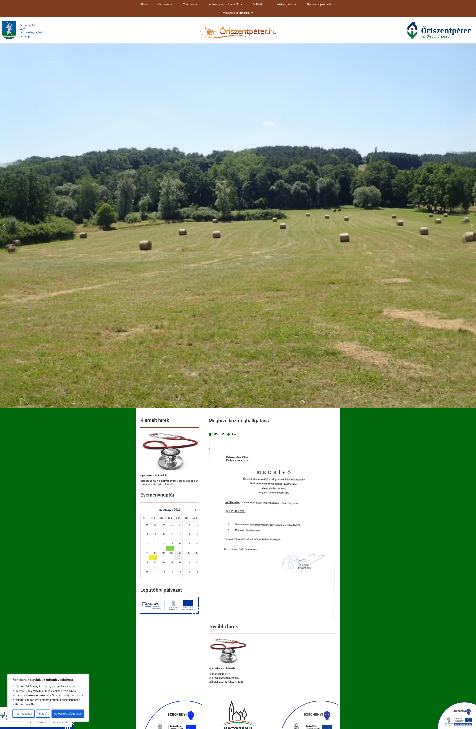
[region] (48, 698)
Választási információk (236, 12)
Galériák (257, 4)
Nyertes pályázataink (319, 4)
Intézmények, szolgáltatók (223, 4)
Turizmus (188, 4)
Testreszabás (23, 713)
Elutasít (42, 713)
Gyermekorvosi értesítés (153, 475)
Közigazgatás (285, 4)
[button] (4, 225)
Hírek (144, 4)
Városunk (163, 4)
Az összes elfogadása (68, 713)
